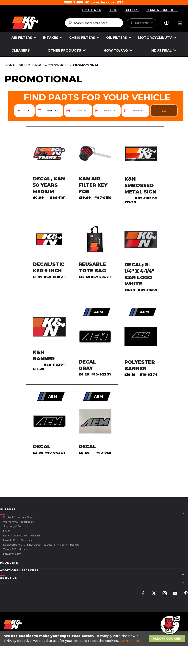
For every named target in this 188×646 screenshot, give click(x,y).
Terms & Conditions (15, 549)
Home (10, 65)
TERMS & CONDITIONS (162, 10)
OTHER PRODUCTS (64, 50)
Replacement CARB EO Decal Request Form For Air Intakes (41, 544)
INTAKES (50, 38)
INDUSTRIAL (161, 50)
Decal (41, 446)
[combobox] (94, 23)
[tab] (94, 509)
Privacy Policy (12, 553)
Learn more (129, 641)
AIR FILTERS (21, 38)
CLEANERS (20, 50)
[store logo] (35, 23)
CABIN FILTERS (82, 38)
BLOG (113, 10)
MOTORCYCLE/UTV (155, 38)
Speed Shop (30, 65)
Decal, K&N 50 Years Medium (49, 185)
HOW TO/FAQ (116, 50)
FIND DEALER (91, 10)
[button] (169, 625)
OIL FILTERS (116, 38)
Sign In (166, 23)
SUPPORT (131, 10)
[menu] (94, 44)
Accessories (57, 65)
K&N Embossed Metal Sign (140, 185)
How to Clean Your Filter (18, 540)
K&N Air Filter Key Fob (93, 185)
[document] (94, 638)
